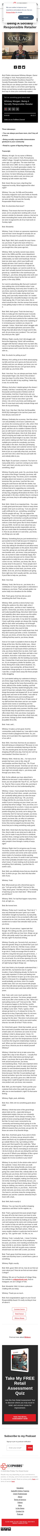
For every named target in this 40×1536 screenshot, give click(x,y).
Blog (20, 1505)
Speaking (20, 1488)
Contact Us (20, 1511)
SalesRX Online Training (20, 1491)
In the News (20, 1508)
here (33, 1479)
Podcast (20, 1514)
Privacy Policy (10, 12)
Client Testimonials (20, 1494)
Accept (26, 17)
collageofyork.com (20, 1279)
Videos (20, 1502)
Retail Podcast (19, 1314)
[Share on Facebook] (15, 67)
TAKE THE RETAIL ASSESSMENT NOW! (20, 1417)
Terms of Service (20, 1500)
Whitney (27, 1337)
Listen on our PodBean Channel (14, 119)
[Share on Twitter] (24, 67)
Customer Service (19, 1309)
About (20, 1497)
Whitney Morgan (19, 1318)
